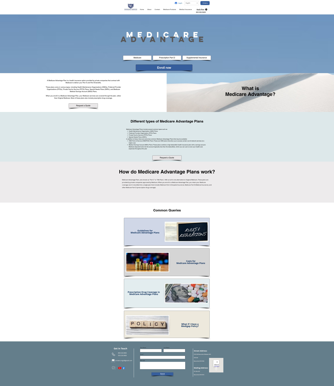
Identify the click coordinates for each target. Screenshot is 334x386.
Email (141, 354)
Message (142, 360)
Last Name (166, 347)
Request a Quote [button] (83, 105)
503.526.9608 (122, 355)
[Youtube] (120, 368)
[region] (167, 232)
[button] (169, 9)
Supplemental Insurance (196, 58)
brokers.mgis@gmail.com (124, 360)
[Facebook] (123, 368)
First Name (143, 347)
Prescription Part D (167, 58)
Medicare (137, 58)
